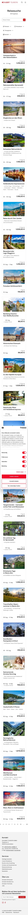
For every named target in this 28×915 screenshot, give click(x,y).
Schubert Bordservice (7, 881)
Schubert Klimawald (7, 879)
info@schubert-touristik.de (13, 850)
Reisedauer (19, 26)
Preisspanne (8, 30)
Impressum (16, 912)
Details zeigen (20, 472)
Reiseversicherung (7, 867)
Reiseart (7, 26)
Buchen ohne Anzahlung (8, 863)
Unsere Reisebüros (7, 861)
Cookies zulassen (14, 476)
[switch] (24, 457)
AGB (3, 912)
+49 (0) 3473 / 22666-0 (10, 847)
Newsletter (5, 871)
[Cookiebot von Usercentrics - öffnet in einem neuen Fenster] (20, 428)
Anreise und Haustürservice (9, 865)
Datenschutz (8, 912)
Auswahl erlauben (14, 481)
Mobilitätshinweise (7, 869)
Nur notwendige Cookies (14, 485)
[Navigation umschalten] (25, 2)
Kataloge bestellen (7, 859)
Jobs (3, 886)
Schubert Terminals (7, 883)
